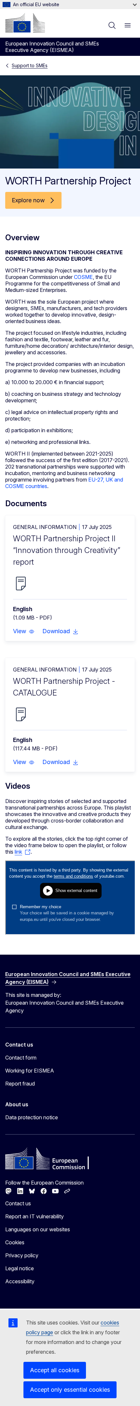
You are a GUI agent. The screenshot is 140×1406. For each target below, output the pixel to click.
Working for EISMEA (29, 1070)
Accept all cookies (54, 1370)
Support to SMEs (30, 65)
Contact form (20, 1057)
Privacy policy (21, 1255)
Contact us (18, 1203)
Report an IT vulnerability (34, 1216)
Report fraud (20, 1083)
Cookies (14, 1242)
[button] (24, 631)
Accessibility (20, 1281)
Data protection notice (31, 1117)
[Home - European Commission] (25, 22)
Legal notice (19, 1268)
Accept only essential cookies (70, 1389)
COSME (83, 277)
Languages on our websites (37, 1229)
